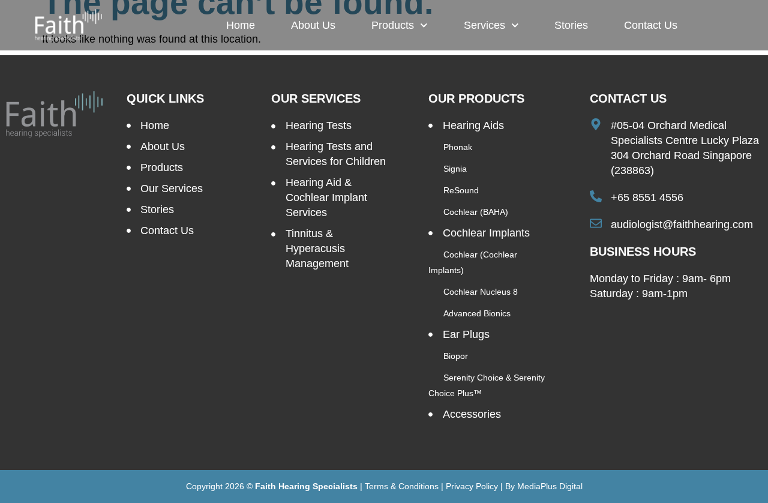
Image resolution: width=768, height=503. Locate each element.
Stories (571, 25)
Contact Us (650, 25)
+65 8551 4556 (647, 197)
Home (240, 25)
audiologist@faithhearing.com (682, 224)
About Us (313, 25)
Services (484, 25)
